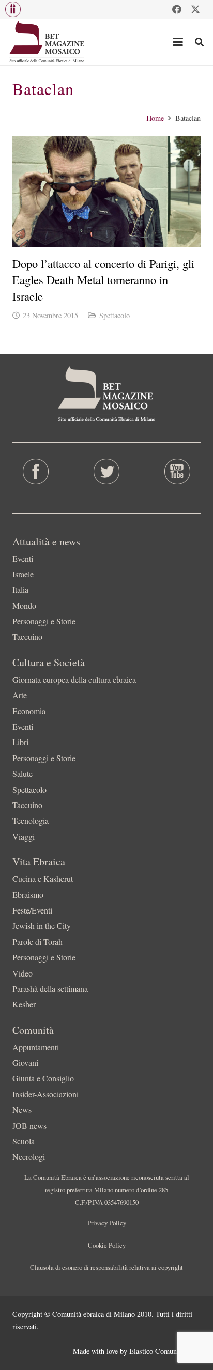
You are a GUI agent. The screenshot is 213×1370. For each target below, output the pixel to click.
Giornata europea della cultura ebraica (74, 679)
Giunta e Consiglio (43, 1078)
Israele (23, 574)
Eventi (22, 558)
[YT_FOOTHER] (178, 471)
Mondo (24, 605)
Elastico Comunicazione (165, 1351)
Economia (28, 710)
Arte (19, 694)
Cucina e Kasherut (42, 878)
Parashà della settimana (50, 988)
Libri (20, 741)
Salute (22, 773)
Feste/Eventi (32, 910)
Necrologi (28, 1156)
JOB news (29, 1125)
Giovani (25, 1062)
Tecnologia (30, 820)
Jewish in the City (41, 925)
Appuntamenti (35, 1047)
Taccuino (27, 636)
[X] (195, 9)
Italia (20, 589)
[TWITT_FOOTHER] (106, 471)
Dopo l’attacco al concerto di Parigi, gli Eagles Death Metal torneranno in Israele (103, 280)
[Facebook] (177, 9)
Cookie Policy (107, 1245)
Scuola (23, 1141)
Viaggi (23, 836)
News (22, 1109)
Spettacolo (114, 315)
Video (22, 973)
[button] (13, 9)
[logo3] (47, 41)
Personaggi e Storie (43, 621)
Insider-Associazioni (45, 1094)
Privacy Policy (106, 1222)
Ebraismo (27, 894)
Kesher (24, 1004)
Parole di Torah (37, 941)
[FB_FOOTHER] (35, 471)
